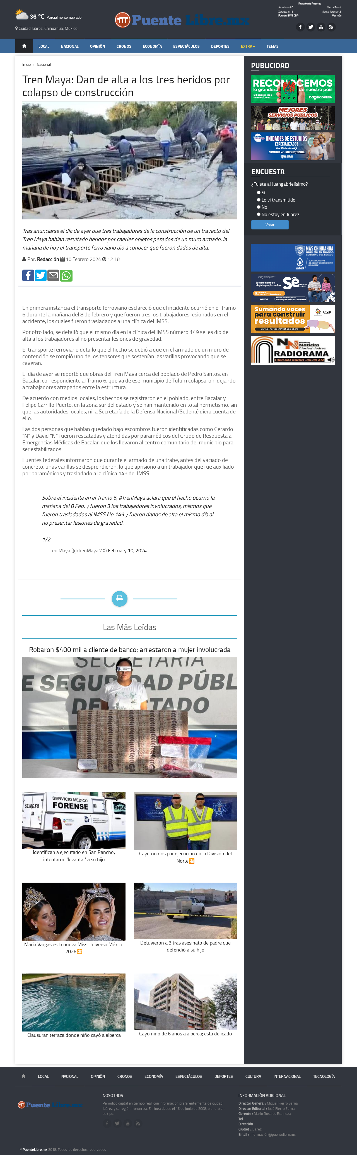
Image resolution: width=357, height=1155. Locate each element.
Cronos (124, 46)
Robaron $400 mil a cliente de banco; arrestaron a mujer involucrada (130, 649)
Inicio (26, 64)
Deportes (220, 46)
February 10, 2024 (127, 550)
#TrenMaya (132, 497)
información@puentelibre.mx (267, 1134)
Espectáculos (186, 46)
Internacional (287, 1076)
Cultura (253, 1076)
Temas (273, 46)
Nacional (70, 46)
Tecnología (324, 1076)
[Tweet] (41, 275)
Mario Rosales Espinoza (264, 1113)
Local (43, 46)
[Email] (53, 275)
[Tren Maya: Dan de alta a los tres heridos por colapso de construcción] (28, 275)
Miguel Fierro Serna (268, 1103)
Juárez (250, 1129)
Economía (152, 46)
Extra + (248, 46)
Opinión (97, 46)
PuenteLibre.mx (35, 1149)
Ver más (337, 15)
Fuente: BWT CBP (288, 15)
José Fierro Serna (266, 1108)
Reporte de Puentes (309, 3)
